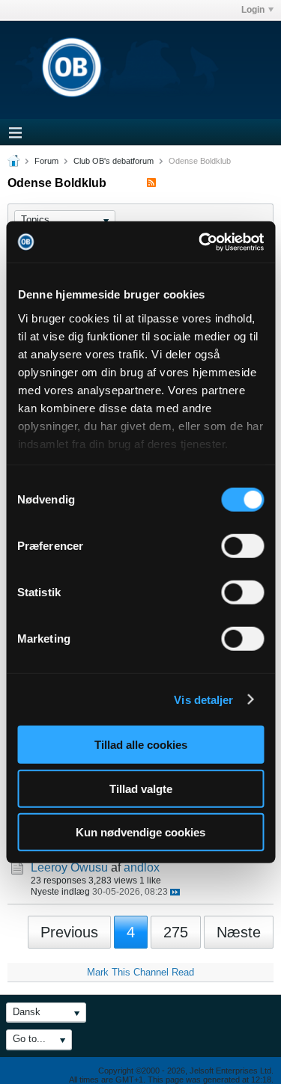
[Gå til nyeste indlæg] (175, 892)
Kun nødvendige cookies (140, 832)
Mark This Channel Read (140, 972)
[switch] (242, 546)
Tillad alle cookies (140, 744)
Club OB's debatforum (113, 160)
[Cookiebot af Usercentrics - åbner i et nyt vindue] (200, 241)
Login (253, 9)
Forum (46, 160)
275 (175, 932)
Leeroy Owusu (69, 867)
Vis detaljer (203, 699)
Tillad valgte (140, 788)
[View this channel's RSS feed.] (151, 183)
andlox (142, 867)
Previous (69, 932)
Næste (239, 932)
